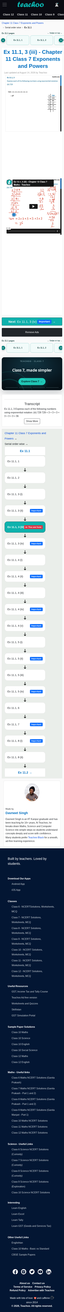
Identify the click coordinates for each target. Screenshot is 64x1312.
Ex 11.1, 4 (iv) (24, 609)
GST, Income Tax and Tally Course (30, 991)
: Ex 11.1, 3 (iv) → (31, 321)
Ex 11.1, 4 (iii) (15, 592)
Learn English (19, 1208)
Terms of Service (22, 1287)
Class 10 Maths (20, 1032)
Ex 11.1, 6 (13, 707)
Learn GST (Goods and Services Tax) (31, 1226)
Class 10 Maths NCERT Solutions (30, 1120)
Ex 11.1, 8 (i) (24, 740)
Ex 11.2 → (25, 772)
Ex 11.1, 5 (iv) (24, 691)
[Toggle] (5, 4)
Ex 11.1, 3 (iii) (24, 527)
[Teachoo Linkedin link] (48, 1271)
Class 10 (36, 14)
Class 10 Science (21, 1038)
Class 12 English (21, 1062)
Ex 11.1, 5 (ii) (24, 658)
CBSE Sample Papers (23, 1254)
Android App (18, 884)
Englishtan (17, 1242)
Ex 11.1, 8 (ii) (15, 757)
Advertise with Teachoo (41, 1290)
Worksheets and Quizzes (25, 1003)
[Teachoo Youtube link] (41, 1271)
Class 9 (49, 14)
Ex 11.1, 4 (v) (24, 625)
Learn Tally (17, 1220)
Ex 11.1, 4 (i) (14, 559)
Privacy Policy (43, 1287)
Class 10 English (21, 1044)
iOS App (16, 890)
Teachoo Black (36, 837)
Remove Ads (32, 332)
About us (24, 1283)
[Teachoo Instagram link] (24, 1271)
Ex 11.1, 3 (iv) (24, 543)
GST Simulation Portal (23, 1015)
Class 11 (22, 14)
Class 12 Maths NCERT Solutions (30, 1132)
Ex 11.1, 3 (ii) (24, 510)
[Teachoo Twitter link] (32, 1271)
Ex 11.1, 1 (13, 461)
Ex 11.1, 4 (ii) (24, 576)
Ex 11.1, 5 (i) (14, 642)
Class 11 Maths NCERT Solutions (29, 1126)
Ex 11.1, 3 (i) (14, 494)
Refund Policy (18, 1290)
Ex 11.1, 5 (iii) (15, 675)
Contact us (38, 1283)
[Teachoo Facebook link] (16, 1271)
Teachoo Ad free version (24, 997)
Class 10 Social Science (25, 1050)
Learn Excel (18, 1214)
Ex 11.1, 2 (13, 477)
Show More (32, 421)
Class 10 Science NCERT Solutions (31, 1192)
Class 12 (8, 14)
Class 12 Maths (20, 1056)
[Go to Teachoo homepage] (30, 5)
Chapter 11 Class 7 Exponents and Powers (23, 23)
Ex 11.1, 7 (24, 724)
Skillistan (16, 1009)
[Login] (56, 4)
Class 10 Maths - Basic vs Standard (30, 1248)
